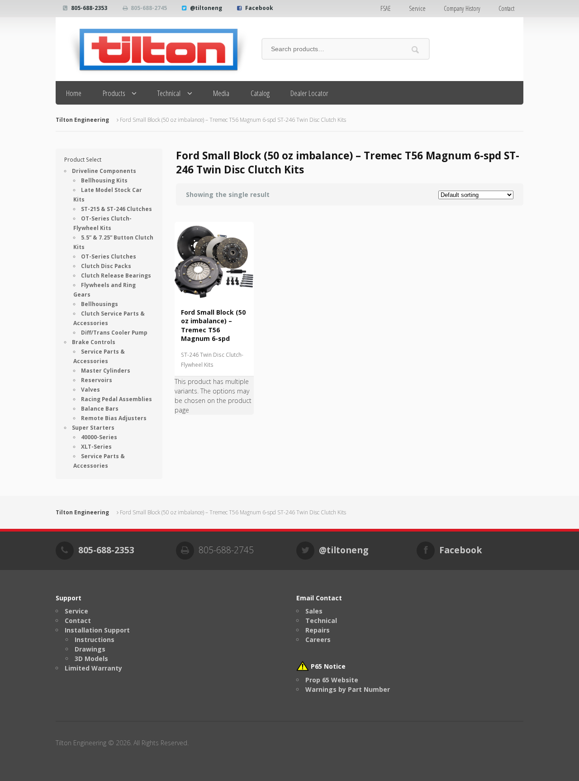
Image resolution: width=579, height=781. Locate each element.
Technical (168, 93)
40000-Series (99, 437)
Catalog (260, 93)
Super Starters (93, 427)
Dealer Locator (309, 93)
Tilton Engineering (82, 120)
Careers (318, 639)
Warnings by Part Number (347, 689)
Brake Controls (93, 342)
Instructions (94, 639)
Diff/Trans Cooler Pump (114, 332)
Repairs (317, 630)
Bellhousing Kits (104, 180)
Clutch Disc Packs (106, 266)
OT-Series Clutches (108, 256)
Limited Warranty (93, 668)
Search (415, 49)
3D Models (91, 658)
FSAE (385, 8)
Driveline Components (104, 171)
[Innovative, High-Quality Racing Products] (152, 49)
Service (417, 8)
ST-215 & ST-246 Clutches (116, 209)
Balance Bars (100, 408)
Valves (90, 389)
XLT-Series (96, 446)
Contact (506, 8)
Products (114, 93)
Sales (314, 611)
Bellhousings (99, 304)
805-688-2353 (89, 8)
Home (73, 93)
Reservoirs (96, 380)
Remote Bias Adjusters (114, 418)
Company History (462, 8)
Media (221, 93)
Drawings (90, 649)
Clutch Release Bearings (116, 275)
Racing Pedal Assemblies (116, 399)
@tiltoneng (206, 8)
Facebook (259, 8)
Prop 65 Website (331, 680)
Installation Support (97, 630)
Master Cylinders (105, 370)
